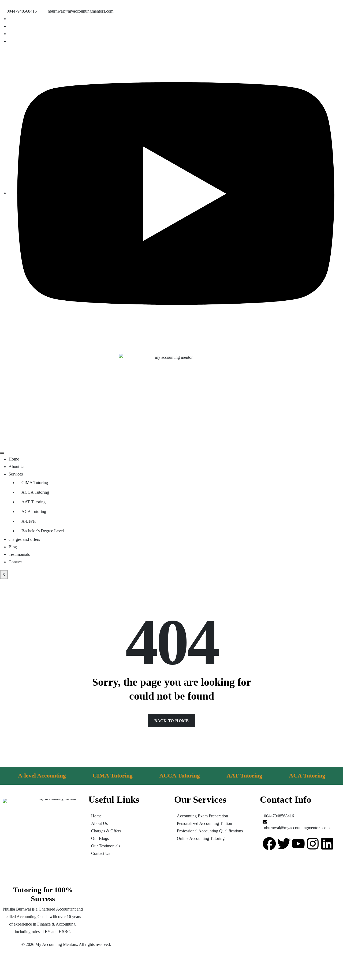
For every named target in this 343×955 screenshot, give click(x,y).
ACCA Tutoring (35, 492)
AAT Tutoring (33, 502)
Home (14, 459)
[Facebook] (269, 843)
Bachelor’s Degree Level (42, 531)
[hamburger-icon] (2, 453)
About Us (17, 466)
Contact (15, 562)
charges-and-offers (24, 539)
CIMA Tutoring (34, 482)
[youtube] (176, 193)
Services (16, 474)
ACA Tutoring (33, 511)
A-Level (28, 521)
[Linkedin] (327, 843)
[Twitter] (283, 843)
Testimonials (19, 554)
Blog (13, 547)
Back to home (171, 721)
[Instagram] (312, 843)
